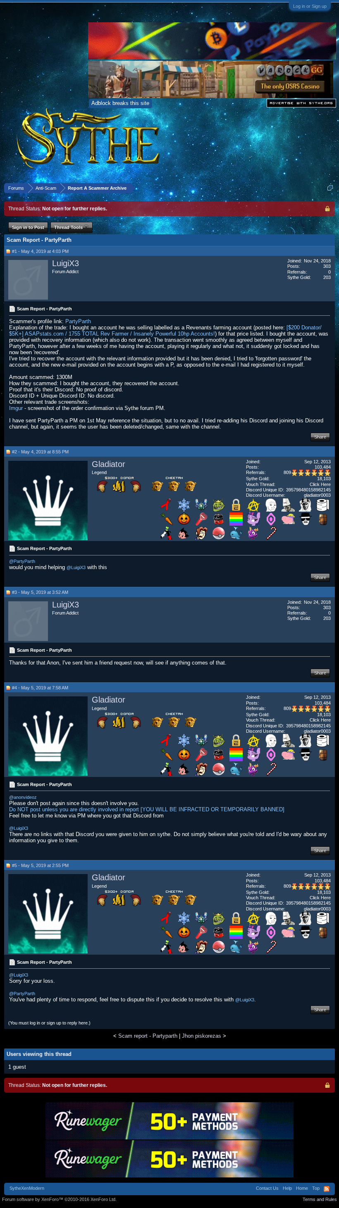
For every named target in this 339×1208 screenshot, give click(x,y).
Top (316, 1188)
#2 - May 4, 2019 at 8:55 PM (40, 451)
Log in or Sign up (310, 6)
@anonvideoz (23, 797)
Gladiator (108, 464)
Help (287, 1188)
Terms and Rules (320, 1199)
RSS (326, 1189)
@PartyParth (22, 561)
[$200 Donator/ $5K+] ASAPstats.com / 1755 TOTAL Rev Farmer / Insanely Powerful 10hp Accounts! (165, 330)
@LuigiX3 (76, 567)
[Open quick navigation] (330, 188)
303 (327, 266)
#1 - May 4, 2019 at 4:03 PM (40, 251)
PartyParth (78, 321)
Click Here (320, 484)
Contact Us (267, 1188)
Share (320, 436)
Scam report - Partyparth (147, 1036)
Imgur (16, 408)
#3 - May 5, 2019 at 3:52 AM (40, 592)
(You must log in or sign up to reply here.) (49, 1022)
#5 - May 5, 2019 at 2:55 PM (40, 865)
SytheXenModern (27, 1188)
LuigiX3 (65, 263)
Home (302, 1188)
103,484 (323, 467)
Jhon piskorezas (201, 1036)
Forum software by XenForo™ (59, 1199)
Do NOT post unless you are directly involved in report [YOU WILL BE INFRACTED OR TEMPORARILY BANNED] (146, 809)
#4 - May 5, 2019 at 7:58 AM (40, 687)
